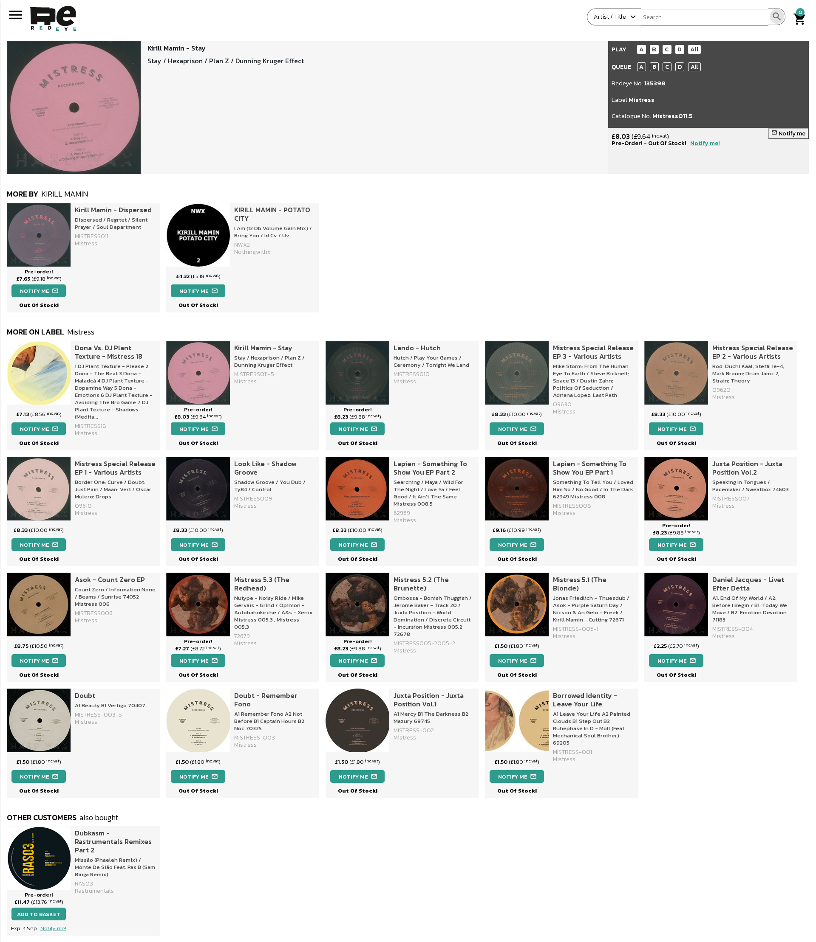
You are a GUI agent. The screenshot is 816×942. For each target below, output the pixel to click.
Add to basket (38, 914)
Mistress (641, 99)
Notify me (788, 133)
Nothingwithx (252, 251)
